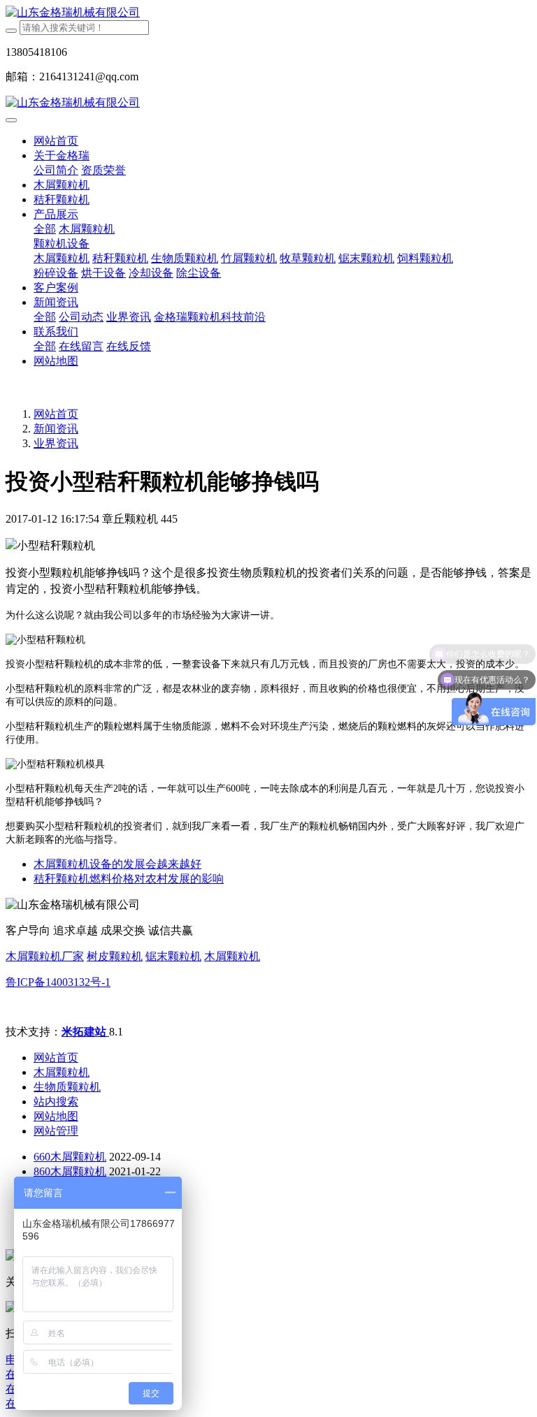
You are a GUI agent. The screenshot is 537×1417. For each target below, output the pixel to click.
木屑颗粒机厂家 (45, 956)
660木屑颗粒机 (70, 1157)
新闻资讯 (56, 429)
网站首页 (56, 141)
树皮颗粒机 (115, 956)
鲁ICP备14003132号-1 (58, 982)
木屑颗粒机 (232, 956)
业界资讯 (56, 443)
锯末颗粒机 (173, 956)
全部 (45, 229)
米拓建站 (85, 1032)
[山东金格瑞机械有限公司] (268, 13)
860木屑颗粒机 (70, 1171)
